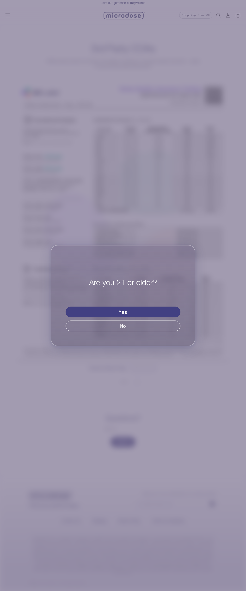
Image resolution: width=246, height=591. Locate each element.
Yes (123, 312)
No (123, 326)
